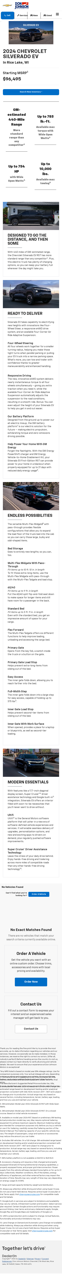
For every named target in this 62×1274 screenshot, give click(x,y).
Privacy (38, 1259)
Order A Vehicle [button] (39, 894)
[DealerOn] (9, 1256)
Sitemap (30, 1259)
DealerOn (22, 1259)
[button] (7, 15)
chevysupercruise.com (29, 1194)
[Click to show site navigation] (57, 14)
